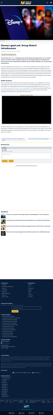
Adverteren (15, 400)
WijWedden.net (5, 391)
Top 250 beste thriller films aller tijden (9, 319)
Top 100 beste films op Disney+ (8, 328)
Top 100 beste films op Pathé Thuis (9, 329)
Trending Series (31, 283)
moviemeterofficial (18, 372)
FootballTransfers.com (6, 377)
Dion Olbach (3, 51)
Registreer (2, 400)
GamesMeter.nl (5, 389)
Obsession (4, 291)
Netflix (21, 66)
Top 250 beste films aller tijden (8, 316)
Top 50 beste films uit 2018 (7, 333)
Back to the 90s (5, 296)
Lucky (29, 293)
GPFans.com (4, 382)
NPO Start (31, 88)
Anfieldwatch (4, 394)
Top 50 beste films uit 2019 (7, 334)
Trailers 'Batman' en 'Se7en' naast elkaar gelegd (38, 138)
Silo (29, 286)
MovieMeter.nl (5, 384)
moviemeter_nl (37, 372)
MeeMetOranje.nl (5, 396)
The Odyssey (4, 289)
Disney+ (13, 58)
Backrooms (4, 295)
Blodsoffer (30, 295)
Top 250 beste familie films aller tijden (9, 321)
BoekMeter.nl (4, 387)
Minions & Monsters (6, 293)
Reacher (30, 289)
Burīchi (29, 291)
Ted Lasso (30, 296)
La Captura (4, 284)
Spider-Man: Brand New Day (7, 286)
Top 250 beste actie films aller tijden (9, 323)
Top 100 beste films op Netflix (8, 326)
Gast (5, 150)
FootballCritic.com (5, 379)
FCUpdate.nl (4, 381)
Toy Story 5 (4, 288)
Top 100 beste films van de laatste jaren (10, 324)
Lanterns (30, 284)
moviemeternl (28, 372)
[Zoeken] (47, 2)
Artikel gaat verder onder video (26, 95)
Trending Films (4, 283)
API (52, 401)
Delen (19, 51)
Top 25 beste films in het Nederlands (9, 336)
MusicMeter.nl (5, 386)
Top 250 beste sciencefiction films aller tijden (11, 318)
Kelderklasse (4, 392)
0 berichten (4, 147)
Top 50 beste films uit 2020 (7, 331)
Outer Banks (30, 288)
